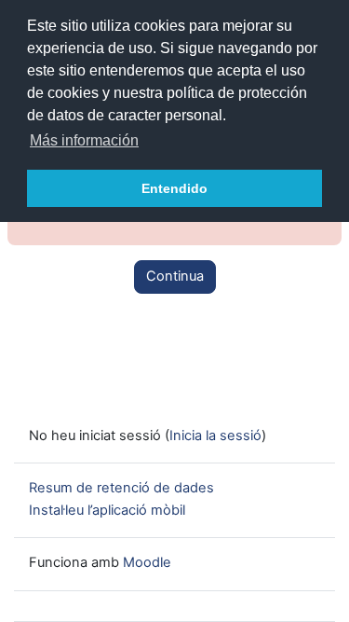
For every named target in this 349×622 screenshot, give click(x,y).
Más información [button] (84, 140)
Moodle (147, 562)
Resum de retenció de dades (121, 487)
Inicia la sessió (215, 435)
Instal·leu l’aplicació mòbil (107, 510)
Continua (175, 276)
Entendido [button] (174, 188)
